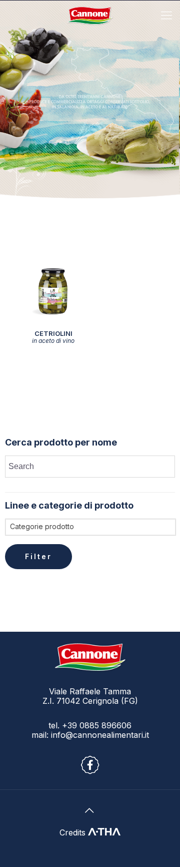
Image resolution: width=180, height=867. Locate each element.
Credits (74, 832)
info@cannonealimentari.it (100, 735)
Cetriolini (53, 336)
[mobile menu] (166, 15)
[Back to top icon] (90, 810)
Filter (38, 556)
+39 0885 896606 (96, 725)
